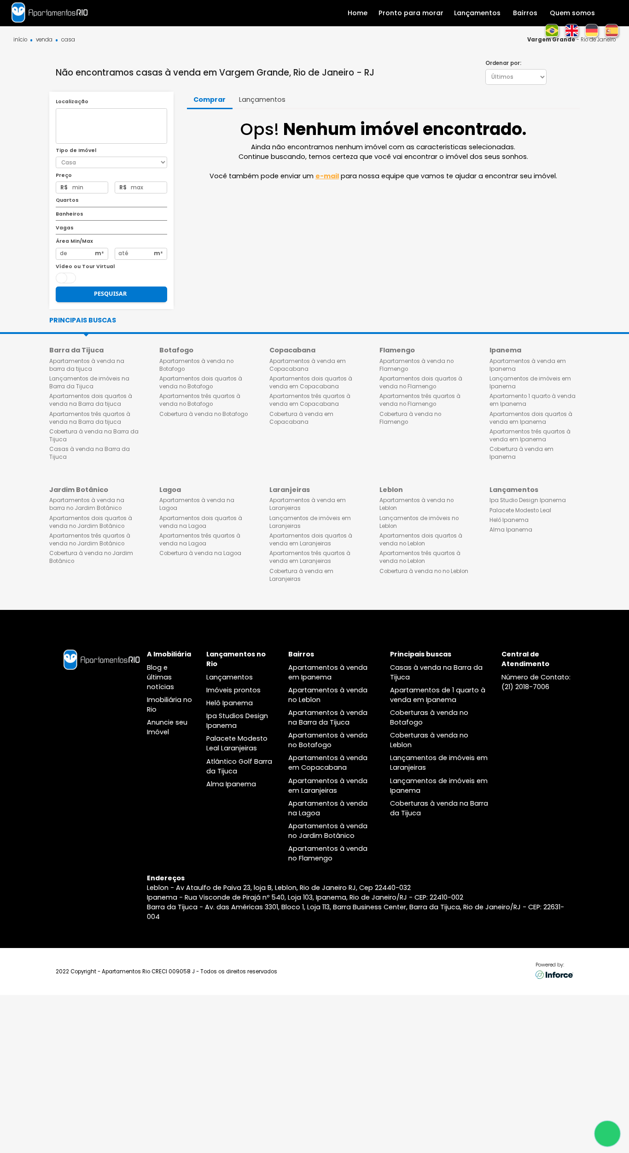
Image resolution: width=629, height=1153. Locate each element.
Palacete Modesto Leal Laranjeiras (237, 743)
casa (68, 40)
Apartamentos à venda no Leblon (416, 504)
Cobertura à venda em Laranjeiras (301, 575)
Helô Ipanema (509, 520)
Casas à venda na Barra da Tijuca (89, 453)
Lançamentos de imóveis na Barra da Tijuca (89, 382)
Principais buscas (82, 320)
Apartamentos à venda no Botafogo (196, 365)
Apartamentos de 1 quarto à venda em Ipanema (437, 694)
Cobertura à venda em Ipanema (521, 453)
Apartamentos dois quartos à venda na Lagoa (200, 522)
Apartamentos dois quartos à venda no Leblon (420, 539)
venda (44, 40)
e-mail (327, 176)
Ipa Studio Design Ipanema (527, 500)
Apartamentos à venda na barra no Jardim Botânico (86, 504)
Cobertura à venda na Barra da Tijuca (94, 435)
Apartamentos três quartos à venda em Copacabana (309, 400)
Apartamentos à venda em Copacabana (307, 365)
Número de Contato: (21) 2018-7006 (536, 682)
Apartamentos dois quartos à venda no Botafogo (200, 382)
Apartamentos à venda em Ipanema (527, 365)
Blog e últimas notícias (160, 677)
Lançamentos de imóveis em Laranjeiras (310, 522)
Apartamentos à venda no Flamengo (416, 365)
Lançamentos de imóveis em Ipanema (530, 382)
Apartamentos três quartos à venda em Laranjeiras (309, 557)
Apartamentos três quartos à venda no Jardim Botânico (89, 539)
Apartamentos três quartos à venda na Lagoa (199, 539)
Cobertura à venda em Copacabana (301, 418)
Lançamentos (229, 677)
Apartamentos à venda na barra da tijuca (86, 365)
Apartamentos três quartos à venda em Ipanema (530, 435)
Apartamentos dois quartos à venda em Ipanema (530, 418)
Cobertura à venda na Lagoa (200, 553)
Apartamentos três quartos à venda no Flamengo (419, 400)
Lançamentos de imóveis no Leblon (419, 522)
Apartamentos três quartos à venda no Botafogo (199, 400)
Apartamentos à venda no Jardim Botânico (327, 830)
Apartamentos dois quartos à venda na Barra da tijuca (90, 400)
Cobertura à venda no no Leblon (423, 571)
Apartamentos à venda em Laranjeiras (307, 504)
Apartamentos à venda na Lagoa (196, 504)
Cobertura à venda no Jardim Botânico (91, 557)
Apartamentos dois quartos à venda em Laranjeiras (310, 539)
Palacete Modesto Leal (520, 510)
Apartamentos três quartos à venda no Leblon (419, 557)
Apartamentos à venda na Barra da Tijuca (327, 717)
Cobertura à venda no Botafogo (203, 414)
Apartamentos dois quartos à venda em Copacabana (310, 382)
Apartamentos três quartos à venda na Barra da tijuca (89, 418)
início (20, 40)
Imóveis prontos (233, 690)
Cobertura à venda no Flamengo (410, 418)
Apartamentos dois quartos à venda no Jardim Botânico (90, 522)
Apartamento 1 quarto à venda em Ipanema (532, 400)
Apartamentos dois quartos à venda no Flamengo (420, 382)
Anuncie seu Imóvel (167, 727)
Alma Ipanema (510, 529)
